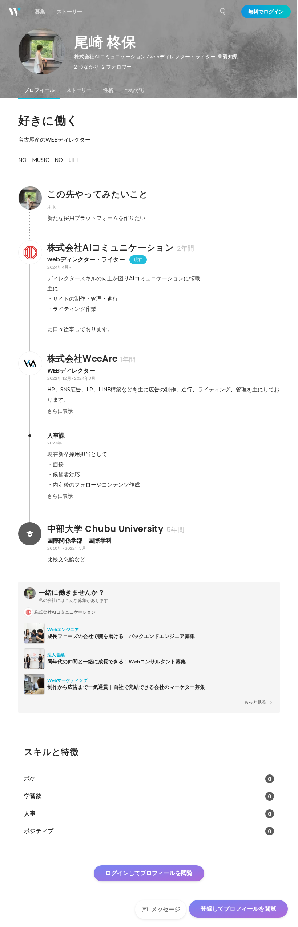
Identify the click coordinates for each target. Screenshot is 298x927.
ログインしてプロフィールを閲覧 (149, 873)
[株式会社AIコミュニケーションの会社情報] (29, 252)
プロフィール (39, 90)
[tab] (39, 90)
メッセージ (165, 909)
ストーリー (79, 90)
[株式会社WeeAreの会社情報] (29, 363)
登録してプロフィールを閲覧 (238, 908)
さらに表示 (60, 411)
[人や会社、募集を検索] (223, 11)
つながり (135, 90)
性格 (108, 90)
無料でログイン (266, 11)
